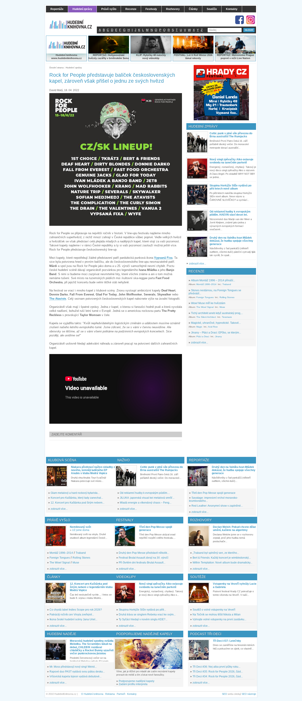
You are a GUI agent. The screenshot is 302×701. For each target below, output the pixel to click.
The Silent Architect (206, 317)
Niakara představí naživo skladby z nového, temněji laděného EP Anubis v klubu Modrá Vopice (93, 470)
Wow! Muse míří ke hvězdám (208, 303)
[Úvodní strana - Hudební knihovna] (73, 21)
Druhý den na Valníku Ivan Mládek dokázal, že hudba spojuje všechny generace (231, 241)
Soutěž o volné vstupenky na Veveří (214, 609)
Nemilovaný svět (80, 527)
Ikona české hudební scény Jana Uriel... (73, 619)
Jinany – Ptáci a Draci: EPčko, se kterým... (216, 332)
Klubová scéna (62, 460)
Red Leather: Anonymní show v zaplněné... (217, 505)
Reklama (110, 694)
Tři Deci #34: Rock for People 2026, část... (218, 676)
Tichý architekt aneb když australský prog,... (217, 313)
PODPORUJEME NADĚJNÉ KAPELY (144, 634)
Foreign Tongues (205, 297)
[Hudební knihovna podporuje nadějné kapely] (148, 654)
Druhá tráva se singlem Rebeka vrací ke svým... (147, 614)
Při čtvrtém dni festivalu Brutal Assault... (142, 562)
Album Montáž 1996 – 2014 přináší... (213, 280)
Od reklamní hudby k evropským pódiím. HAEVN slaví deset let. (230, 213)
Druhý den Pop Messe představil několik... (144, 552)
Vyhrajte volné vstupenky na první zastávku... (219, 619)
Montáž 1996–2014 (206, 284)
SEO (224, 694)
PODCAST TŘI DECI (205, 634)
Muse (222, 307)
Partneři (121, 694)
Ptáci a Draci (202, 336)
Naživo (123, 460)
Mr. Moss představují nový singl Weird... (73, 666)
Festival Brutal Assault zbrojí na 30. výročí (143, 557)
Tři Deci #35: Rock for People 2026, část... (218, 671)
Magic (199, 327)
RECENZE (197, 271)
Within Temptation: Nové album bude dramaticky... (222, 562)
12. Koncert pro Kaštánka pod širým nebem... (77, 502)
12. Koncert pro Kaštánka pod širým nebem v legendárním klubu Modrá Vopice (91, 587)
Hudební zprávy (74, 67)
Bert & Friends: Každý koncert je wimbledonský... (222, 557)
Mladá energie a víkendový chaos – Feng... (145, 502)
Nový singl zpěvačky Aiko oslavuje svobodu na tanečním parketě (231, 161)
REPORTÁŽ (223, 55)
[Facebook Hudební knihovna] (239, 19)
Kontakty (132, 694)
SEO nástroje (249, 694)
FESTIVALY (125, 520)
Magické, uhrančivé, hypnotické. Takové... (216, 322)
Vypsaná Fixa (163, 257)
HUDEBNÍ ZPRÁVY (203, 126)
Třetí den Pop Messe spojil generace (213, 492)
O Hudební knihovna (92, 694)
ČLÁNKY (53, 577)
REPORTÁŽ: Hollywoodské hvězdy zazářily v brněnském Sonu (108, 56)
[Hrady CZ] (221, 92)
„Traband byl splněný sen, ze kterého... (216, 552)
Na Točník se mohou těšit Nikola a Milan (217, 614)
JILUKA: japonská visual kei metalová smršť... (147, 497)
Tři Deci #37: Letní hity (227, 640)
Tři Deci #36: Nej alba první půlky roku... (216, 666)
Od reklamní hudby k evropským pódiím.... (145, 492)
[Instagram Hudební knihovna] (250, 19)
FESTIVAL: (180, 55)
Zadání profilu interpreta (133, 684)
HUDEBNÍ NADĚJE (61, 634)
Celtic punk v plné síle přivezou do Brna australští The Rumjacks (231, 135)
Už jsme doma (80, 530)
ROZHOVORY (201, 520)
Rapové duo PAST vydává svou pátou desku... (77, 671)
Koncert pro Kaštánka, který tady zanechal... (77, 497)
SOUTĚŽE (198, 577)
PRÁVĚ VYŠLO (58, 520)
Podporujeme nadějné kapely (136, 681)
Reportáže (199, 460)
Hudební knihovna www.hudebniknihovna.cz (66, 56)
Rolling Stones (227, 297)
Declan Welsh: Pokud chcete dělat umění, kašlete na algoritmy (234, 528)
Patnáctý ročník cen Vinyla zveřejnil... (72, 614)
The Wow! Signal (205, 307)
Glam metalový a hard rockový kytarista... (75, 492)
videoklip (154, 58)
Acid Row (213, 327)
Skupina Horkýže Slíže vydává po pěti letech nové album (230, 187)
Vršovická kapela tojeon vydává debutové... (75, 676)
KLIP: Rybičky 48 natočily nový (151, 56)
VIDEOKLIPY (126, 577)
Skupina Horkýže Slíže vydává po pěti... (142, 609)
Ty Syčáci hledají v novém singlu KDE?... (143, 619)
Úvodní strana (56, 67)
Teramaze (227, 317)
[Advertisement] (123, 448)
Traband (226, 284)
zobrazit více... (197, 263)
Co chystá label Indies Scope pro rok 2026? (76, 609)
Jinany (218, 336)
